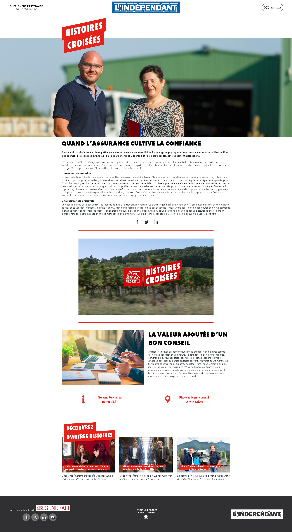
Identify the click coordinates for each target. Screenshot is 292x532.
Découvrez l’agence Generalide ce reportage (194, 399)
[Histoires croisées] (50, 7)
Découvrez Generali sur (109, 399)
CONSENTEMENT (146, 513)
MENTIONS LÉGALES (146, 510)
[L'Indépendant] (146, 7)
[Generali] (40, 508)
